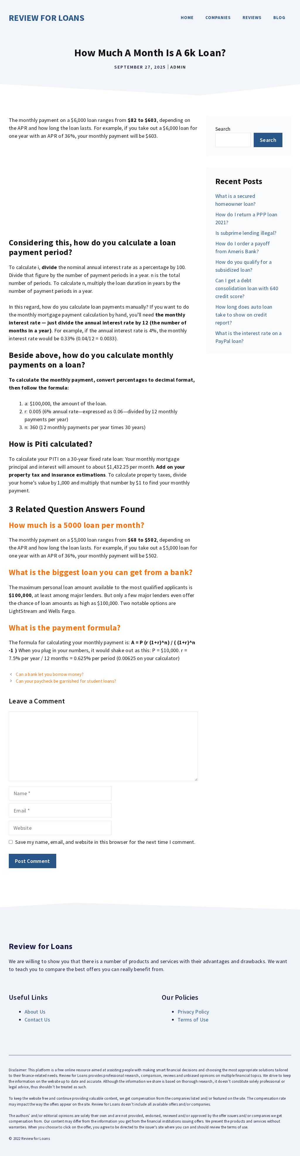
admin (178, 67)
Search (223, 128)
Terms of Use (193, 1019)
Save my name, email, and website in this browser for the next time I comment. (105, 842)
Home (187, 17)
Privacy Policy (193, 1011)
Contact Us (37, 1019)
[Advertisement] (103, 189)
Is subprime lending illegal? (245, 232)
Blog (279, 17)
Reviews (252, 17)
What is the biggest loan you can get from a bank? (101, 572)
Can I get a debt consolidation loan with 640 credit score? (246, 288)
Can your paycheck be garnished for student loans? (66, 681)
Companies (218, 17)
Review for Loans (47, 17)
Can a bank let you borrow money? (49, 674)
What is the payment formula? (64, 627)
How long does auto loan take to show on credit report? (243, 314)
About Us (35, 1011)
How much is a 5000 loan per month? (76, 525)
